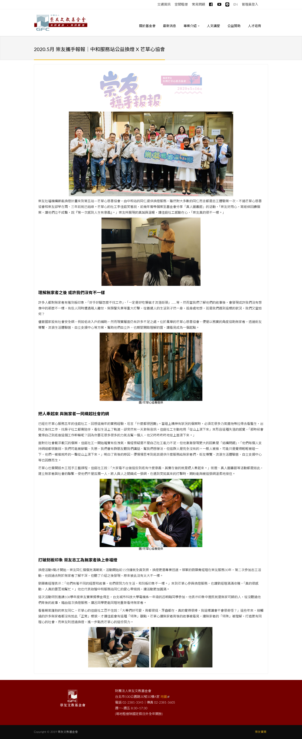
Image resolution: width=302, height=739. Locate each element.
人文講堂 (213, 26)
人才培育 (254, 26)
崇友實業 (260, 732)
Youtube (219, 4)
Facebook (211, 4)
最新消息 (169, 26)
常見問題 (198, 4)
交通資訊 (164, 4)
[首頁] (60, 23)
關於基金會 (147, 26)
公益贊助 (234, 26)
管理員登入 (250, 4)
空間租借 (181, 4)
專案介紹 (190, 26)
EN (235, 4)
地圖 (163, 696)
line (227, 4)
